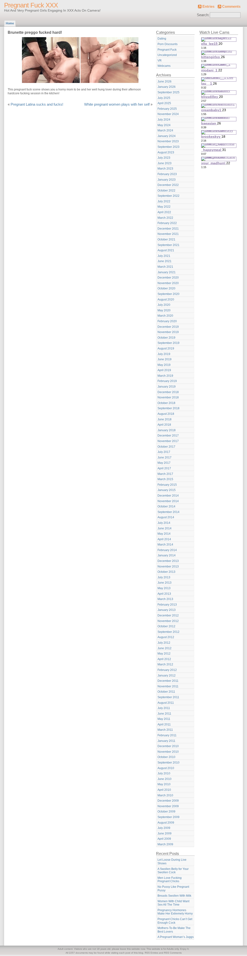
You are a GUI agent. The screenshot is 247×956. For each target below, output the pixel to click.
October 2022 (166, 190)
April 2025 (164, 103)
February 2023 (167, 174)
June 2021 (165, 261)
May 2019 (164, 365)
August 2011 (166, 702)
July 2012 (164, 642)
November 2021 (168, 234)
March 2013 (165, 599)
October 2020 (166, 288)
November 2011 (168, 686)
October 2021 (166, 239)
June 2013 (165, 582)
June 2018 (165, 419)
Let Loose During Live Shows (172, 861)
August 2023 (166, 152)
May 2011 (164, 719)
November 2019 (168, 332)
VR (160, 60)
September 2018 (168, 408)
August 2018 (166, 414)
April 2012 (164, 659)
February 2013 (167, 604)
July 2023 (164, 157)
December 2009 (168, 800)
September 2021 (168, 245)
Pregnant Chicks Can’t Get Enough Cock (175, 920)
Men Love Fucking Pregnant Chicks (170, 879)
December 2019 (168, 326)
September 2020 (168, 294)
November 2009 (168, 806)
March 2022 (165, 217)
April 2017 (164, 468)
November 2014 (168, 501)
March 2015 (165, 479)
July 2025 (164, 98)
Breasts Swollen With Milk (174, 895)
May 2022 (164, 206)
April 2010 (164, 790)
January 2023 (167, 179)
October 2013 (166, 572)
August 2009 (166, 822)
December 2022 (168, 185)
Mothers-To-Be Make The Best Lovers (174, 929)
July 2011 (164, 708)
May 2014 (164, 533)
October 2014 (166, 506)
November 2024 (168, 114)
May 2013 (164, 588)
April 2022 (164, 212)
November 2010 (168, 751)
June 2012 (165, 648)
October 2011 (166, 691)
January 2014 (167, 555)
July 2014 (164, 523)
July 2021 (164, 256)
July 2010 (164, 773)
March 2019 (165, 375)
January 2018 (167, 430)
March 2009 (165, 844)
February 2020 (167, 321)
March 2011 (165, 729)
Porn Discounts (168, 44)
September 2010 (168, 762)
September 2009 (168, 817)
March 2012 (165, 664)
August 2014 (166, 517)
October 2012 (166, 626)
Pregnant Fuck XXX (31, 5)
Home (10, 23)
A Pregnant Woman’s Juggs (176, 937)
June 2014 (165, 528)
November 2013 (168, 566)
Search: (203, 15)
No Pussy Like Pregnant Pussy (173, 888)
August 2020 (166, 299)
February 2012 (167, 670)
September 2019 (168, 343)
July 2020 (164, 305)
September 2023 (168, 147)
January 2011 (166, 741)
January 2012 (167, 675)
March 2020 (165, 315)
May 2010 (164, 784)
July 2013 (164, 577)
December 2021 (168, 228)
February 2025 (167, 108)
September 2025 (168, 92)
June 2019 (165, 359)
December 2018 (168, 392)
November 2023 (168, 141)
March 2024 (165, 130)
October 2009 (166, 811)
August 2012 (166, 637)
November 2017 (168, 441)
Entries (208, 6)
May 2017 (164, 462)
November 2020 (168, 283)
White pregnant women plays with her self (117, 104)
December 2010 (168, 746)
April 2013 (164, 593)
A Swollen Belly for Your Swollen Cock (173, 870)
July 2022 (164, 201)
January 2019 (167, 386)
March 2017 (165, 474)
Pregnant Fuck (167, 49)
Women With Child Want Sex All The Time (173, 903)
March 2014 (165, 544)
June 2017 (165, 457)
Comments (231, 6)
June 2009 (165, 833)
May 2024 (164, 125)
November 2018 (168, 397)
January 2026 (167, 87)
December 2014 (168, 495)
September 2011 (168, 697)
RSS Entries (151, 952)
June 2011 (164, 713)
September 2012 (168, 632)
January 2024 (167, 136)
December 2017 (168, 435)
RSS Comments (173, 952)
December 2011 (168, 681)
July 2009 (164, 828)
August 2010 (166, 768)
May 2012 (164, 653)
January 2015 (167, 490)
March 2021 (165, 266)
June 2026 (165, 81)
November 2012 (168, 621)
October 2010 (166, 757)
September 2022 (168, 196)
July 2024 (164, 119)
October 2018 (166, 403)
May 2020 (164, 310)
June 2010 (165, 779)
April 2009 (164, 838)
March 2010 (165, 795)
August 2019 (166, 348)
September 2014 (168, 512)
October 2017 (166, 446)
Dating (162, 38)
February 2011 (167, 735)
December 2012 (168, 615)
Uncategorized (167, 55)
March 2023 (165, 168)
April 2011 (164, 724)
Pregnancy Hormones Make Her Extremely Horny (175, 911)
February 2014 (167, 550)
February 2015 (167, 484)
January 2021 (167, 272)
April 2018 (164, 424)
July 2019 (164, 354)
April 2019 (164, 370)
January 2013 (167, 610)
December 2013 (168, 561)
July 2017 (164, 452)
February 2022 (167, 223)
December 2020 (168, 277)
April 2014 (164, 539)
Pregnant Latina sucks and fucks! (37, 104)
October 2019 (166, 337)
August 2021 (166, 250)
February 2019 (167, 381)
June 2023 (165, 163)
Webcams (164, 66)
